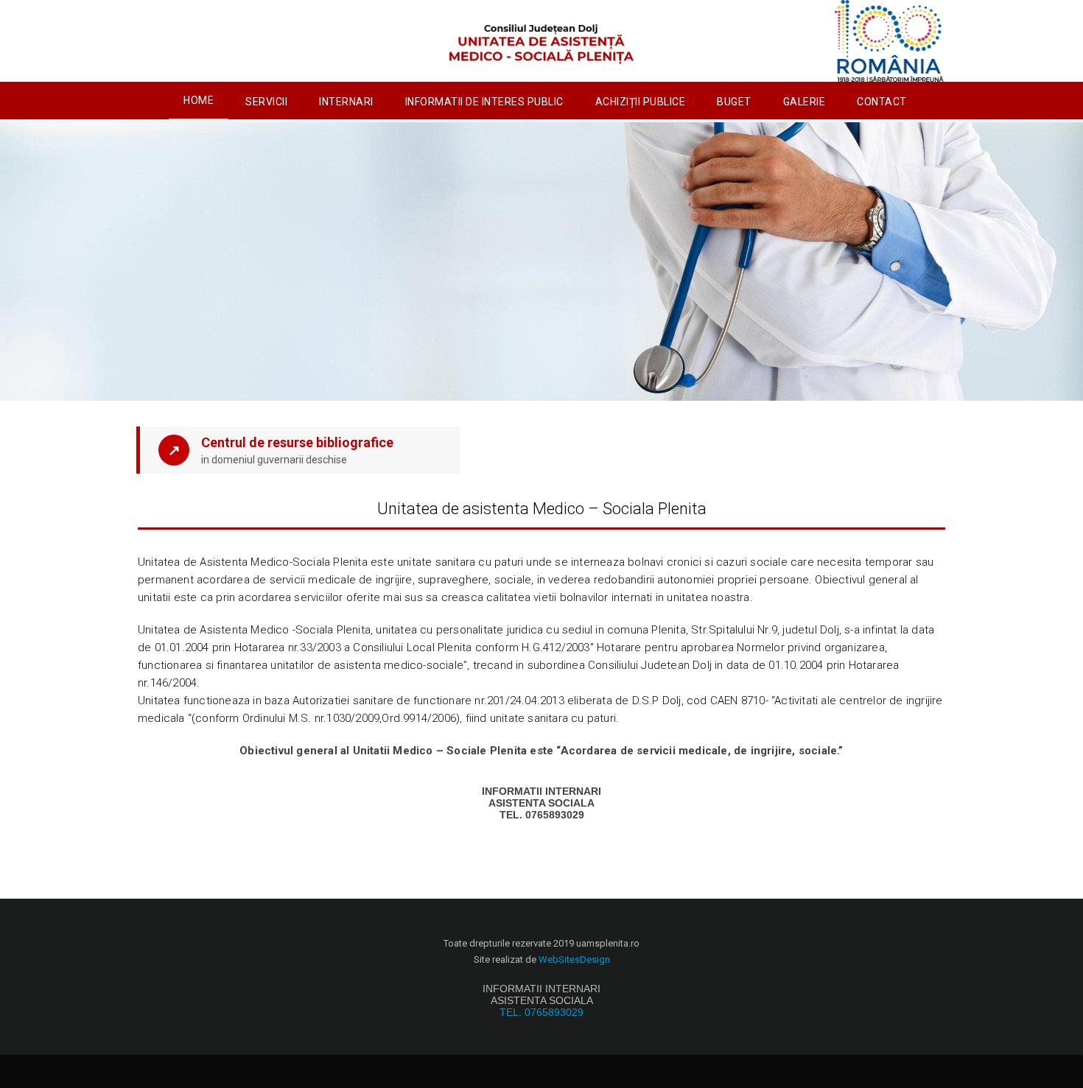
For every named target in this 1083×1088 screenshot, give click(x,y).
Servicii (266, 102)
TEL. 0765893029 (541, 1012)
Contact (882, 102)
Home (198, 100)
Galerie (804, 102)
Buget (734, 102)
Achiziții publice (640, 102)
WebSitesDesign (574, 959)
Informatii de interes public (484, 102)
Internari (346, 102)
